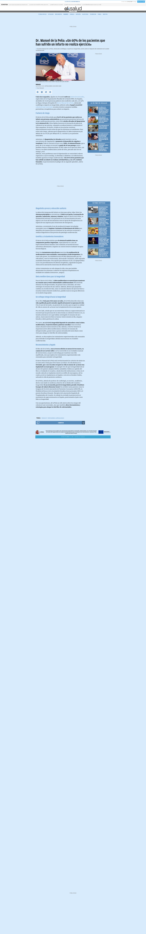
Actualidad (51, 14)
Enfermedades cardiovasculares (56, 418)
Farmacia (72, 14)
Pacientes (65, 14)
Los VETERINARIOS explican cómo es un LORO (91, 4)
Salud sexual (85, 14)
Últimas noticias (42, 14)
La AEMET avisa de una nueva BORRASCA (72, 4)
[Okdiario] (73, 8)
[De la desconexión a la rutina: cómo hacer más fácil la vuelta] (93, 128)
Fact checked (40, 88)
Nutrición (78, 14)
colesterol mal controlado (44, 107)
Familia (99, 14)
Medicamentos (58, 14)
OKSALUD (38, 84)
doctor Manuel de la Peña (65, 103)
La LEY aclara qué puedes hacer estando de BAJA (19, 4)
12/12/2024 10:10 (40, 86)
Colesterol (44, 418)
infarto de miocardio (77, 97)
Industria (105, 14)
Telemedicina (93, 14)
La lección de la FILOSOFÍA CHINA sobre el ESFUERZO (40, 4)
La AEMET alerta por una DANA (56, 4)
